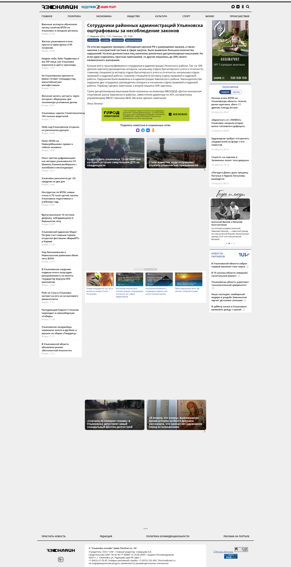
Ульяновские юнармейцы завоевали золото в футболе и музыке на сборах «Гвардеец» (59, 330)
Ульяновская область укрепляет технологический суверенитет (230, 283)
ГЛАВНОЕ (47, 16)
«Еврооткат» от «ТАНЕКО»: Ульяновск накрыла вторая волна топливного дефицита (228, 123)
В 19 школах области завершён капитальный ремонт (229, 274)
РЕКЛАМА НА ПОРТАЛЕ (236, 536)
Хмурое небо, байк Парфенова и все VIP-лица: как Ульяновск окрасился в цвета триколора (60, 61)
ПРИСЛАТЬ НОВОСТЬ (54, 536)
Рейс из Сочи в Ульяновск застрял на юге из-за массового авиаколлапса (60, 296)
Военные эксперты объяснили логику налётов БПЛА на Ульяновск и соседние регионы (60, 27)
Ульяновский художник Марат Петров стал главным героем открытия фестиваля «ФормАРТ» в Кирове (60, 236)
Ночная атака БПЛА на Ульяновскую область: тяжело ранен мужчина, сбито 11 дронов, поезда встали (228, 102)
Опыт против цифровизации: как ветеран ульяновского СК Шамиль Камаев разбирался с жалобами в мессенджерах (59, 162)
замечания (117, 40)
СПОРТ (186, 16)
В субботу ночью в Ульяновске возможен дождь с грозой (229, 308)
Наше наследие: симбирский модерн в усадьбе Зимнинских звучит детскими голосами (229, 297)
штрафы (105, 40)
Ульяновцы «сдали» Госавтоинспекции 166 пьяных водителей (64, 114)
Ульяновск (93, 40)
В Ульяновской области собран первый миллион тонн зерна (229, 265)
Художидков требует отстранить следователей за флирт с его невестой (230, 141)
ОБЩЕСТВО (133, 16)
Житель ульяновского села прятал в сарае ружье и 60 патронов (57, 44)
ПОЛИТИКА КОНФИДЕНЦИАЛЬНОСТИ (167, 536)
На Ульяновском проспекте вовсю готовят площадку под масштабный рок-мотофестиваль (58, 80)
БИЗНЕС (210, 16)
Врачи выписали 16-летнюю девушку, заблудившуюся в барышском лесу (58, 218)
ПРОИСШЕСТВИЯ (239, 16)
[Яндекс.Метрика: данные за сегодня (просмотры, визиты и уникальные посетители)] (223, 551)
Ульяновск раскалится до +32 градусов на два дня (59, 180)
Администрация (133, 40)
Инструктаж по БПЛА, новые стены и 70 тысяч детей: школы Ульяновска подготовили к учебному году (60, 197)
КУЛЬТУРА (161, 16)
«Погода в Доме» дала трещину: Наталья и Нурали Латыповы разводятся (229, 175)
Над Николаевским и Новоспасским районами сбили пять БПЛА (60, 255)
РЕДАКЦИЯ (106, 536)
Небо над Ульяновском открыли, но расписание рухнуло (61, 128)
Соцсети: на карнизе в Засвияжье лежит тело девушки (230, 158)
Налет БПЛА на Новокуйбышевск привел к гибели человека (57, 144)
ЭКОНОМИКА (104, 16)
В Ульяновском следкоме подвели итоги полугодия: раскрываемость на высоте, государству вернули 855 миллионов (58, 275)
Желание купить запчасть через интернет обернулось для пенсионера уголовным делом (60, 99)
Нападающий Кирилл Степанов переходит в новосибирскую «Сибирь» (60, 313)
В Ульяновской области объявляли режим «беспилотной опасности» (57, 347)
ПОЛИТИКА (74, 16)
